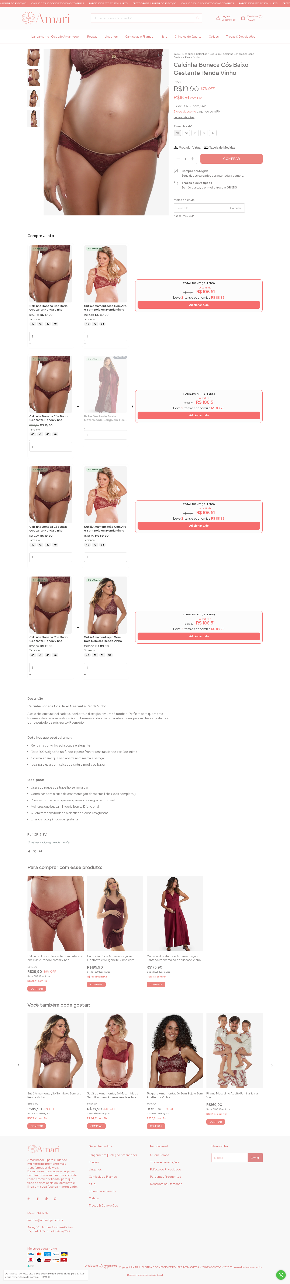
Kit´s (163, 36)
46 (47, 323)
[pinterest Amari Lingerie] (54, 1199)
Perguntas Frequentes (165, 1177)
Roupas (92, 36)
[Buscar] (198, 18)
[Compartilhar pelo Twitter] (35, 851)
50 (95, 655)
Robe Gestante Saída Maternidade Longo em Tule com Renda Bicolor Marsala (104, 418)
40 (32, 323)
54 (102, 323)
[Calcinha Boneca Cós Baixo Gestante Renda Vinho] (50, 273)
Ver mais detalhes (184, 117)
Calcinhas (201, 54)
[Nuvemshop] (101, 1268)
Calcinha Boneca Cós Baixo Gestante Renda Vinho (48, 308)
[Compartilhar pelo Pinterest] (40, 851)
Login (225, 16)
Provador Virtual (190, 147)
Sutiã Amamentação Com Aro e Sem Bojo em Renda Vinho (105, 308)
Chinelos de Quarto (188, 36)
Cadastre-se (229, 19)
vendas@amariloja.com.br (45, 1220)
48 (55, 323)
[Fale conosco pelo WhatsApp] (281, 1275)
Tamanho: (183, 126)
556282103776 (37, 1213)
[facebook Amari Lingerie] (37, 1199)
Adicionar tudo (199, 305)
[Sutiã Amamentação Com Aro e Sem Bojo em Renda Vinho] (105, 273)
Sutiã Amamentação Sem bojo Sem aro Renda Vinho (103, 639)
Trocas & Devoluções (240, 36)
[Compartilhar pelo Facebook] (29, 851)
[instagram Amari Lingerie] (28, 1199)
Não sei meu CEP (184, 216)
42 (40, 323)
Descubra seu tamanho (166, 1184)
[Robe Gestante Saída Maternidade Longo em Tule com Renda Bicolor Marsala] (105, 384)
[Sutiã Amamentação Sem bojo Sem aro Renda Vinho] (105, 605)
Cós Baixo (215, 54)
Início (177, 54)
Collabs (214, 36)
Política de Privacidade (165, 1169)
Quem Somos (159, 1155)
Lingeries (111, 36)
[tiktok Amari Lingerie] (46, 1199)
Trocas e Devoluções (164, 1162)
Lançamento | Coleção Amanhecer (55, 36)
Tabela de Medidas (222, 147)
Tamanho (34, 319)
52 (102, 655)
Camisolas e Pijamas (139, 36)
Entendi (45, 1277)
